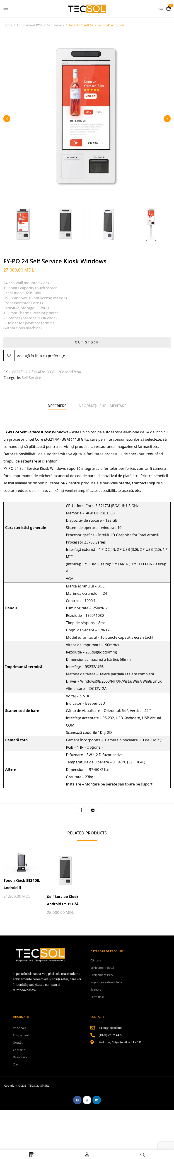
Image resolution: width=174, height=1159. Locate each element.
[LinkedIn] (93, 810)
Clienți (17, 1064)
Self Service (55, 25)
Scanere (95, 989)
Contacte (19, 1050)
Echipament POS (29, 25)
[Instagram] (87, 1100)
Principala (19, 1028)
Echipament (21, 1035)
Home (7, 25)
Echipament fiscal (102, 968)
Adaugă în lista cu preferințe (41, 355)
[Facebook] (81, 810)
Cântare (95, 960)
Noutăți (18, 1042)
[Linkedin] (96, 1100)
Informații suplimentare (101, 405)
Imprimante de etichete (106, 982)
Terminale (97, 997)
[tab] (57, 406)
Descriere (57, 405)
